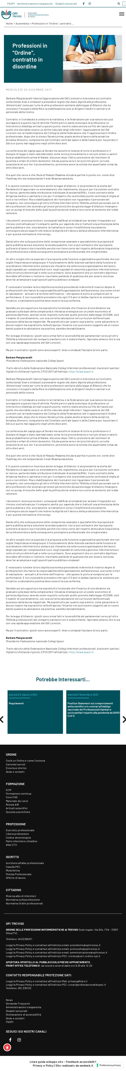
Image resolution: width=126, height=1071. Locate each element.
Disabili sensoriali (66, 3)
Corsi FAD (12, 797)
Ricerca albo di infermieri (21, 895)
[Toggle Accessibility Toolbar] (7, 1047)
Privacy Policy (24, 945)
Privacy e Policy (43, 1065)
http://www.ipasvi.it (81, 371)
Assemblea (22, 23)
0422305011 (25, 938)
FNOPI (11, 3)
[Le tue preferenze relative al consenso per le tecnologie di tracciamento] (108, 1065)
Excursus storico (16, 767)
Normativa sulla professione (23, 899)
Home (9, 23)
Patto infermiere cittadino (21, 841)
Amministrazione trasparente (35, 3)
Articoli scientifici (17, 808)
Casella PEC (13, 866)
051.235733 (24, 988)
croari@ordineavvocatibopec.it (87, 984)
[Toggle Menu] (121, 14)
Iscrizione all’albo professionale (25, 862)
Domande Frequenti (18, 1003)
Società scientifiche (18, 811)
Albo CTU (11, 844)
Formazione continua (18, 793)
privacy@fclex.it (77, 981)
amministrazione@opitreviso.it (88, 952)
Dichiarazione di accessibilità (23, 1014)
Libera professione (17, 833)
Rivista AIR (12, 804)
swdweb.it (86, 1065)
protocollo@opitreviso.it (85, 948)
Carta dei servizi (15, 764)
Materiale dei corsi (17, 800)
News (9, 999)
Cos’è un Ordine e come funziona (25, 760)
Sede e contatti (15, 771)
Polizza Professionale (19, 874)
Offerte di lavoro (16, 877)
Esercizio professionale (20, 830)
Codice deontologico (18, 837)
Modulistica (13, 870)
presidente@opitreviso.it (85, 945)
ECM (8, 789)
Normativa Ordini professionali (24, 903)
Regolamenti (14, 703)
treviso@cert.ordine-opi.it (84, 956)
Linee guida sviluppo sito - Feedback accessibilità (63, 1061)
